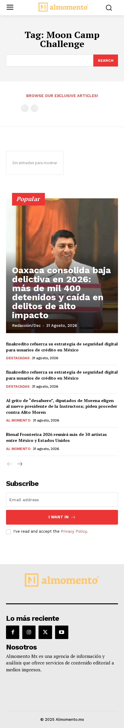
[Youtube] (61, 632)
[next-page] (19, 464)
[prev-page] (25, 108)
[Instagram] (29, 632)
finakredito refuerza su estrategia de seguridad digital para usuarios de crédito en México (62, 347)
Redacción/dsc (26, 325)
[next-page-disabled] (34, 108)
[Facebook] (12, 632)
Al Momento (18, 420)
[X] (45, 632)
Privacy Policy (74, 531)
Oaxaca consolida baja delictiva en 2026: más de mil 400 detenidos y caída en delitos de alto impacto (61, 292)
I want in (58, 517)
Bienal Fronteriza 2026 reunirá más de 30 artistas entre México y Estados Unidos (56, 437)
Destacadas (17, 358)
